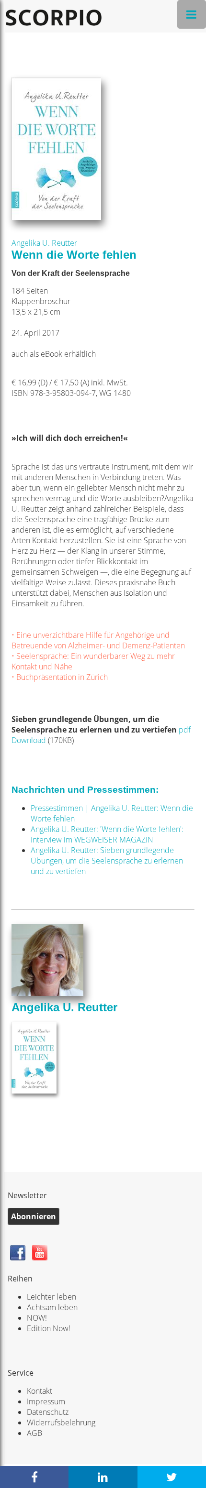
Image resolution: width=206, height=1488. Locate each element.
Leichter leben (51, 1296)
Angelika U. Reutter (44, 243)
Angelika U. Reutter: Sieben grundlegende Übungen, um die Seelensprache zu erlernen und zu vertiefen (107, 860)
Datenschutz (48, 1412)
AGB (34, 1433)
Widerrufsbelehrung (61, 1422)
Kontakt (39, 1391)
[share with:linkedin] (103, 1477)
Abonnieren (33, 1216)
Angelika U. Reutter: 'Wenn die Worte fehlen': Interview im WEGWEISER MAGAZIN (107, 834)
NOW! (37, 1318)
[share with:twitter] (171, 1477)
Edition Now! (48, 1328)
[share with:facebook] (34, 1477)
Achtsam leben (52, 1307)
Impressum (46, 1401)
